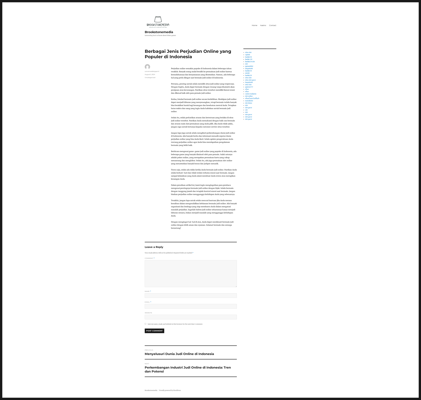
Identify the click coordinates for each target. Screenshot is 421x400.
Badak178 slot (250, 62)
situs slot (248, 52)
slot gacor (248, 108)
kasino (263, 25)
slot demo (248, 103)
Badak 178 (248, 59)
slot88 (247, 73)
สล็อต (247, 89)
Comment (150, 258)
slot (246, 64)
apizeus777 (249, 87)
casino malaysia (250, 94)
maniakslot (249, 101)
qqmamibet (249, 66)
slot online (249, 96)
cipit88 (247, 55)
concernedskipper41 (152, 71)
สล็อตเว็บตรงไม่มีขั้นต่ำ (252, 98)
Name (148, 291)
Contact (272, 25)
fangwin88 (249, 68)
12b (246, 110)
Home (254, 25)
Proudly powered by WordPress (170, 390)
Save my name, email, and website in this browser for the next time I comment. (175, 324)
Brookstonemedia (159, 32)
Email (148, 302)
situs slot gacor (250, 80)
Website (148, 313)
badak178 (248, 57)
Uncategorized (150, 77)
